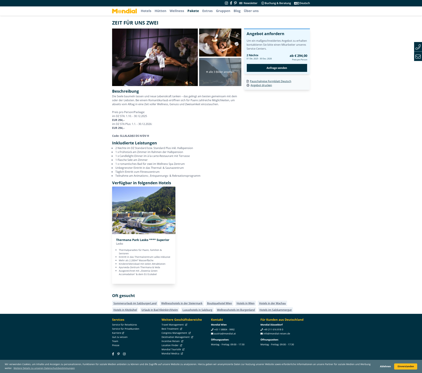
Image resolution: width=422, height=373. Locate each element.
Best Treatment (170, 328)
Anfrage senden (277, 68)
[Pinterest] (235, 3)
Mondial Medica (171, 353)
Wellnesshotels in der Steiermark (181, 303)
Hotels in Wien (246, 303)
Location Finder (170, 345)
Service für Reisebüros (124, 324)
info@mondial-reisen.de (276, 333)
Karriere (116, 332)
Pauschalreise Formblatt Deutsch (270, 81)
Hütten (160, 11)
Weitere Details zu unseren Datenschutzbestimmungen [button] (44, 368)
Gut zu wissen (120, 337)
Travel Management (173, 324)
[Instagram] (124, 354)
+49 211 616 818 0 (273, 329)
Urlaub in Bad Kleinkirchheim (159, 310)
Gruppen (223, 11)
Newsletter (250, 3)
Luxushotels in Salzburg (197, 310)
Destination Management (176, 337)
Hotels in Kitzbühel (125, 310)
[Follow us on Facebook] (231, 3)
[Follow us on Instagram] (226, 3)
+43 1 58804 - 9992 (224, 329)
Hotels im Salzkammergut (275, 310)
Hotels (146, 11)
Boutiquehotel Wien (219, 303)
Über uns (251, 11)
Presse (115, 345)
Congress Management (175, 332)
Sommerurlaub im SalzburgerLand (135, 303)
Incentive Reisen (171, 341)
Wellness (177, 11)
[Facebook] (113, 354)
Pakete (193, 11)
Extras (207, 11)
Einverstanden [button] (406, 366)
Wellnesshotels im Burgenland (236, 310)
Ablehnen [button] (385, 366)
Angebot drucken (261, 85)
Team (115, 341)
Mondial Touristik (171, 349)
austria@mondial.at (225, 333)
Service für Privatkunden (125, 328)
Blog (237, 11)
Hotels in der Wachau (272, 303)
